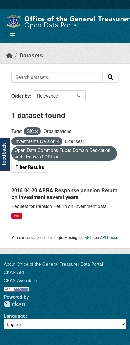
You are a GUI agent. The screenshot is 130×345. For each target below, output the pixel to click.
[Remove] (36, 131)
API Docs (108, 237)
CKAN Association (22, 280)
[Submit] (110, 77)
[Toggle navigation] (12, 33)
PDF (17, 215)
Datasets (31, 55)
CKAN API (14, 272)
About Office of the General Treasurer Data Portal (53, 264)
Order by (20, 95)
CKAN (14, 304)
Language (15, 315)
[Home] (9, 55)
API (88, 237)
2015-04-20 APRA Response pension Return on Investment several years (64, 193)
